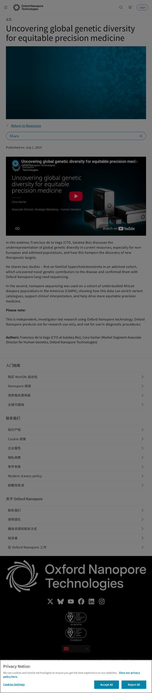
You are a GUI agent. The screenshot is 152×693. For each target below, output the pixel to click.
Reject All (134, 684)
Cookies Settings (14, 684)
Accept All (106, 684)
